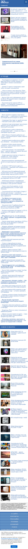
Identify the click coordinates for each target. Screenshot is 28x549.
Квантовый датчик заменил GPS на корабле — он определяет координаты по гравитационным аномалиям (13, 104)
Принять (14, 546)
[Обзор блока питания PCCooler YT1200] (5, 429)
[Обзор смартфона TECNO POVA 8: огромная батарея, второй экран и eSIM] (5, 472)
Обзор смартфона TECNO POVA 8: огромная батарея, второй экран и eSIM (19, 470)
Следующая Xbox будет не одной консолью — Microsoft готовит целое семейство (14, 121)
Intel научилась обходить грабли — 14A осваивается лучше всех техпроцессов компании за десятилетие (13, 282)
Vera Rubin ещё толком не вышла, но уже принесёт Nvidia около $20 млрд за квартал (13, 286)
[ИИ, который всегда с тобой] (5, 420)
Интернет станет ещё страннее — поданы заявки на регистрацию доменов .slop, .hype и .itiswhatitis (13, 256)
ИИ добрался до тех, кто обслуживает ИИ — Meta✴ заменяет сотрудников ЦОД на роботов (13, 217)
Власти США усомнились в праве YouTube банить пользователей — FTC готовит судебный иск (14, 271)
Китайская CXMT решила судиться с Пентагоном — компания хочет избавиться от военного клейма (14, 167)
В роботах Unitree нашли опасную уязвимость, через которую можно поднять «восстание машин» (13, 146)
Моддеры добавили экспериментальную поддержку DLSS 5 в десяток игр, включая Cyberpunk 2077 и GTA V (13, 228)
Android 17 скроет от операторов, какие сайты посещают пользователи (13, 87)
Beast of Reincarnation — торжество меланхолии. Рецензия (18, 384)
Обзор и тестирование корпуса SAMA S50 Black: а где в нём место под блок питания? (19, 479)
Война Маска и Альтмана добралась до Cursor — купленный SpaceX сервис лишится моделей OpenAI (14, 136)
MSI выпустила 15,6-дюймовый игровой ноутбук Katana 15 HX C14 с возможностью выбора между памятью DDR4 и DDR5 (13, 173)
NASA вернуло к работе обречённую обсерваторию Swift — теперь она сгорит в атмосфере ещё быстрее (13, 131)
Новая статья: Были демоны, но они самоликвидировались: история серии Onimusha (12, 187)
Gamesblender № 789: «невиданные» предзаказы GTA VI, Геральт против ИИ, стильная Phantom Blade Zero (19, 445)
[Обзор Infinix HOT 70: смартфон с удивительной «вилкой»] (5, 334)
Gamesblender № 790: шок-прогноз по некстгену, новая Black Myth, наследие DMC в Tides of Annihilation (19, 376)
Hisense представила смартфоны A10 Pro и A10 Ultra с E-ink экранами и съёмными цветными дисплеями (14, 223)
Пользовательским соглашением (9, 538)
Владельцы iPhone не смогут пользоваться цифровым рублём (14, 310)
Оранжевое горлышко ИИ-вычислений (18, 341)
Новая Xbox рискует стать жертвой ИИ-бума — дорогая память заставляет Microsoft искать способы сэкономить (14, 151)
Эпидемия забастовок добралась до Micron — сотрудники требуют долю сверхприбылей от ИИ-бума (14, 306)
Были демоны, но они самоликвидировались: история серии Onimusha (18, 28)
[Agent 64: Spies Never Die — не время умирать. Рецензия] (5, 368)
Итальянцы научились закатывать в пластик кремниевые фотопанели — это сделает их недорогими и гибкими (13, 320)
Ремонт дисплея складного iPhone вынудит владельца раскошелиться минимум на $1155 (19, 19)
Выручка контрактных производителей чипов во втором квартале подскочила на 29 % (13, 162)
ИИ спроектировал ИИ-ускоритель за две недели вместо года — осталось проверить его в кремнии (13, 291)
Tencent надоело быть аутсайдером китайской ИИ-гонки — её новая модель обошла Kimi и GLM (13, 266)
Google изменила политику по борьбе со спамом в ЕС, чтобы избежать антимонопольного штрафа (13, 156)
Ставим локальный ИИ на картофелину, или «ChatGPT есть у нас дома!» (19, 36)
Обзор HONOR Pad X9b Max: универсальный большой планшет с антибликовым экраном (19, 488)
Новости (4, 110)
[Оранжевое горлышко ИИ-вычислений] (5, 343)
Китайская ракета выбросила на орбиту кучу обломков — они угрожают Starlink (13, 141)
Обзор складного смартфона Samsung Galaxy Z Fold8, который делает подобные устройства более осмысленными (19, 411)
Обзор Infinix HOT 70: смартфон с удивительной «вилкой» (18, 333)
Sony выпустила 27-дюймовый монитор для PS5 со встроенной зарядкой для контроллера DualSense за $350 (13, 206)
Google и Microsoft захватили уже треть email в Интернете (12, 240)
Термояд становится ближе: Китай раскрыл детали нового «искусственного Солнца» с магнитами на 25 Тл (14, 296)
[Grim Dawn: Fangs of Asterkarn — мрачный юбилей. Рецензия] (5, 463)
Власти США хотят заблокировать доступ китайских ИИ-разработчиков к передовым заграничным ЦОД (13, 99)
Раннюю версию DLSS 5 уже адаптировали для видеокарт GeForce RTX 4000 (14, 177)
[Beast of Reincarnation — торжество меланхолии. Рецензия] (5, 386)
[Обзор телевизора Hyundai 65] (5, 394)
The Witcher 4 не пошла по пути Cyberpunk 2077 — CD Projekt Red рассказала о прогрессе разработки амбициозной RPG (12, 200)
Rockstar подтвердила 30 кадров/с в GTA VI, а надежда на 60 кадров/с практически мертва (14, 212)
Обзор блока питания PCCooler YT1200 (17, 427)
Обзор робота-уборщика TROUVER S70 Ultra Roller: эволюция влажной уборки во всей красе (19, 497)
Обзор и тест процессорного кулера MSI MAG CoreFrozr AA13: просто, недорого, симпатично (19, 350)
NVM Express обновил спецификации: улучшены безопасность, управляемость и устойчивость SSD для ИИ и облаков (13, 182)
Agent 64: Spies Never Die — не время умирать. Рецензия (19, 366)
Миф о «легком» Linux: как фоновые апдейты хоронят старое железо (19, 436)
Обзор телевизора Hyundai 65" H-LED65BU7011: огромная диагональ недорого (18, 393)
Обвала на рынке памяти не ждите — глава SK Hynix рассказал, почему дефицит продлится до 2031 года (14, 315)
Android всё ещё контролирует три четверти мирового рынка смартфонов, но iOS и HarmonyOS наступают (14, 126)
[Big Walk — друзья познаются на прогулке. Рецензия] (5, 454)
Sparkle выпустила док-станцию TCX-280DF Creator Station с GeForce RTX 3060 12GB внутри (13, 261)
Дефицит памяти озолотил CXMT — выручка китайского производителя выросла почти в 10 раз (14, 251)
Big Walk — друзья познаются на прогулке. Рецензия (17, 453)
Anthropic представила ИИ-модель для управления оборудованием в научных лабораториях (12, 277)
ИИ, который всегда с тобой (19, 417)
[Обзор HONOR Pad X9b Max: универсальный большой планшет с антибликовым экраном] (5, 489)
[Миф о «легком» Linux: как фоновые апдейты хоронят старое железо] (5, 437)
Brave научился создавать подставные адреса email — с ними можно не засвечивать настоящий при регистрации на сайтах (14, 116)
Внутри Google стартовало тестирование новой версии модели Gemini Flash (12, 301)
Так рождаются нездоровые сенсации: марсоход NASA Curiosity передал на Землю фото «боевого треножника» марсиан (12, 82)
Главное (4, 5)
